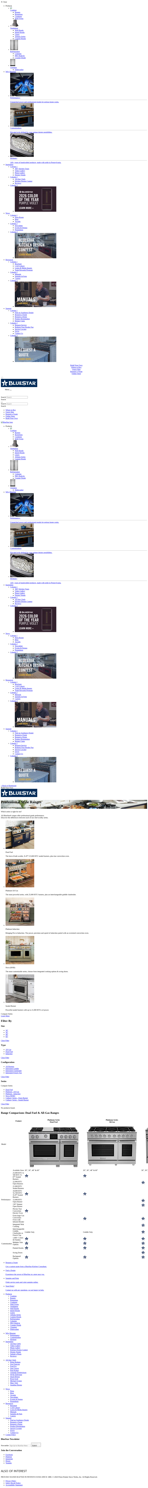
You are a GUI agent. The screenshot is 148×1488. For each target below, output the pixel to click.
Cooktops (18, 16)
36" (7, 1032)
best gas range (60, 1471)
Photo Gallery (20, 173)
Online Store (76, 374)
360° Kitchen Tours (22, 169)
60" (7, 1037)
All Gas (8, 1050)
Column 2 (13, 177)
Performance (14, 1335)
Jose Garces (14, 1368)
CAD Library (20, 266)
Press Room (19, 217)
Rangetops (19, 14)
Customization (15, 1337)
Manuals (18, 274)
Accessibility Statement (14, 1485)
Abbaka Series (20, 37)
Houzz (8, 1461)
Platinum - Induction (13, 1094)
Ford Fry (13, 1366)
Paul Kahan (14, 1370)
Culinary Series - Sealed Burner (17, 1100)
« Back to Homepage (8, 786)
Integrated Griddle (12, 1069)
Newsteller (5, 1446)
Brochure (18, 264)
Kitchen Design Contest (23, 181)
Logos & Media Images (23, 268)
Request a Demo (21, 317)
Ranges (17, 12)
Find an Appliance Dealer (24, 313)
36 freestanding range (89, 1471)
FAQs (17, 331)
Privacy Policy (11, 1481)
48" (7, 1035)
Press (12, 1391)
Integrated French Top (14, 1073)
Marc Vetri (14, 1383)
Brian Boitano (15, 1362)
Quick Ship (76, 369)
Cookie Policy (11, 1435)
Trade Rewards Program (24, 270)
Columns (18, 54)
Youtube (9, 1463)
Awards (17, 221)
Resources (9, 260)
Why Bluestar (11, 1333)
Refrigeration (15, 1319)
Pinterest (9, 1457)
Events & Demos (21, 228)
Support (8, 308)
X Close (4, 2)
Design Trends (20, 175)
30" (7, 1030)
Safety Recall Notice (13, 1483)
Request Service (21, 325)
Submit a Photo (15, 1354)
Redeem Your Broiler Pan (24, 327)
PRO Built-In (20, 56)
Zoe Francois (15, 1364)
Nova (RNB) (10, 1096)
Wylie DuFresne (16, 1375)
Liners (17, 34)
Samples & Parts (21, 276)
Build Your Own (76, 365)
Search (3, 397)
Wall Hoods (19, 30)
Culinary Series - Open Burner (17, 1098)
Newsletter (19, 226)
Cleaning (13, 1327)
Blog (16, 219)
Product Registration (22, 319)
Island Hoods (20, 32)
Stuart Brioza (15, 1377)
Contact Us (19, 333)
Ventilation (14, 1306)
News (8, 213)
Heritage (13, 1339)
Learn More (5, 1016)
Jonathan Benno (16, 1385)
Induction (9, 1054)
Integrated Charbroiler (14, 1071)
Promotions (19, 230)
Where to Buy (76, 367)
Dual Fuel (9, 1052)
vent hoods (37, 1471)
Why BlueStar (11, 72)
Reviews (18, 183)
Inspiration (9, 165)
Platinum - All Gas (12, 1092)
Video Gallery (20, 171)
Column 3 (13, 185)
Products (9, 1294)
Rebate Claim (20, 321)
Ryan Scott (14, 1379)
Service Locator (20, 329)
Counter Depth (20, 58)
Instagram (9, 1459)
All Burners (10, 1067)
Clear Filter (5, 1041)
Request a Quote (21, 315)
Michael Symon (16, 1381)
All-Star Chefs (20, 179)
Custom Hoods (20, 39)
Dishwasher (19, 70)
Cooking (13, 1296)
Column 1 (13, 167)
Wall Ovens (19, 19)
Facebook (9, 1455)
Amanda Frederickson (18, 1373)
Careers (17, 278)
